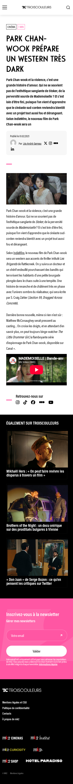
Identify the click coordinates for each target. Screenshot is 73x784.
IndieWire (18, 252)
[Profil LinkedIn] (12, 149)
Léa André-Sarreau (32, 143)
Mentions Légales (16, 773)
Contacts (6, 713)
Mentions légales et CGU (14, 702)
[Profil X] (45, 143)
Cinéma (11, 27)
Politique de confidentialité (15, 708)
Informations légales (48, 664)
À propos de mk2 (10, 719)
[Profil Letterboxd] (56, 143)
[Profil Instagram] (50, 143)
